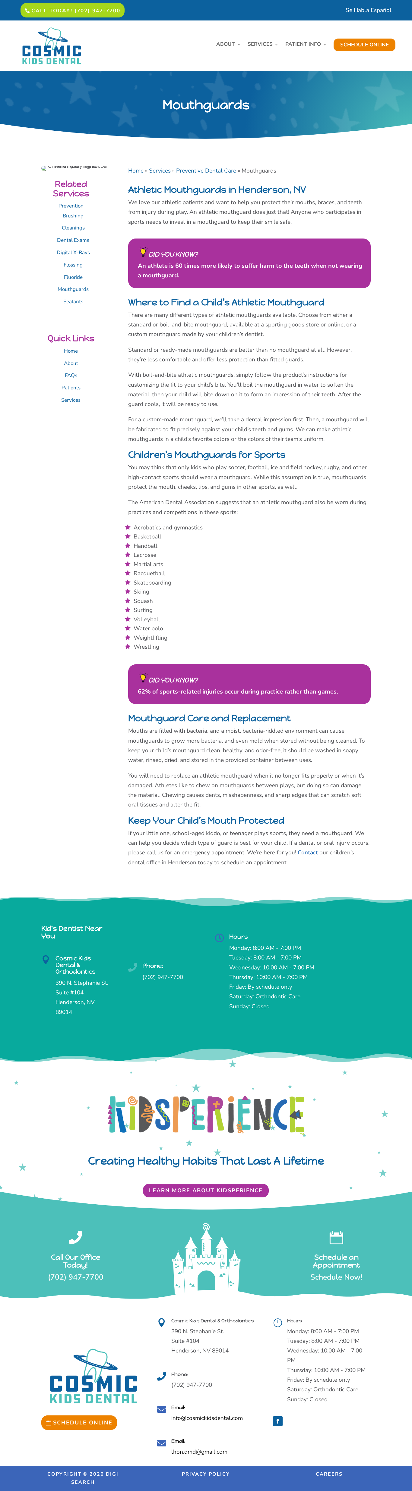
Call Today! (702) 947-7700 (75, 10)
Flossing (73, 264)
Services (71, 400)
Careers (329, 1474)
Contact (308, 852)
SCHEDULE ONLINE (364, 44)
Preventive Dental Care (206, 171)
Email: (178, 1407)
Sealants (73, 301)
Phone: (152, 966)
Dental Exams (73, 240)
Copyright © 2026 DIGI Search (83, 1478)
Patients (71, 387)
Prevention (71, 205)
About (71, 363)
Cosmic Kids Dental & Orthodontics (75, 965)
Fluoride (73, 277)
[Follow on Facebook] (278, 1421)
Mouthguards (73, 289)
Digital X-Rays (73, 252)
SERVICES (260, 45)
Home (71, 351)
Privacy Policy (206, 1474)
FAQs (71, 375)
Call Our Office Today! (75, 1261)
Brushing (73, 215)
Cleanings (73, 227)
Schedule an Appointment (336, 1261)
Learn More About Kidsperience (206, 1190)
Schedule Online (83, 1422)
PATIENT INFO (303, 45)
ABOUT (225, 45)
